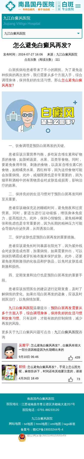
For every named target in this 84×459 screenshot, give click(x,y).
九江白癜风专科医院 (23, 449)
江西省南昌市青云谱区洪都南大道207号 (48, 404)
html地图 (42, 424)
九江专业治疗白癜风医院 (23, 455)
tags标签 (69, 424)
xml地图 (55, 424)
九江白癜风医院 (66, 332)
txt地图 (28, 424)
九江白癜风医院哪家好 (23, 443)
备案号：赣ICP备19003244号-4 (42, 429)
